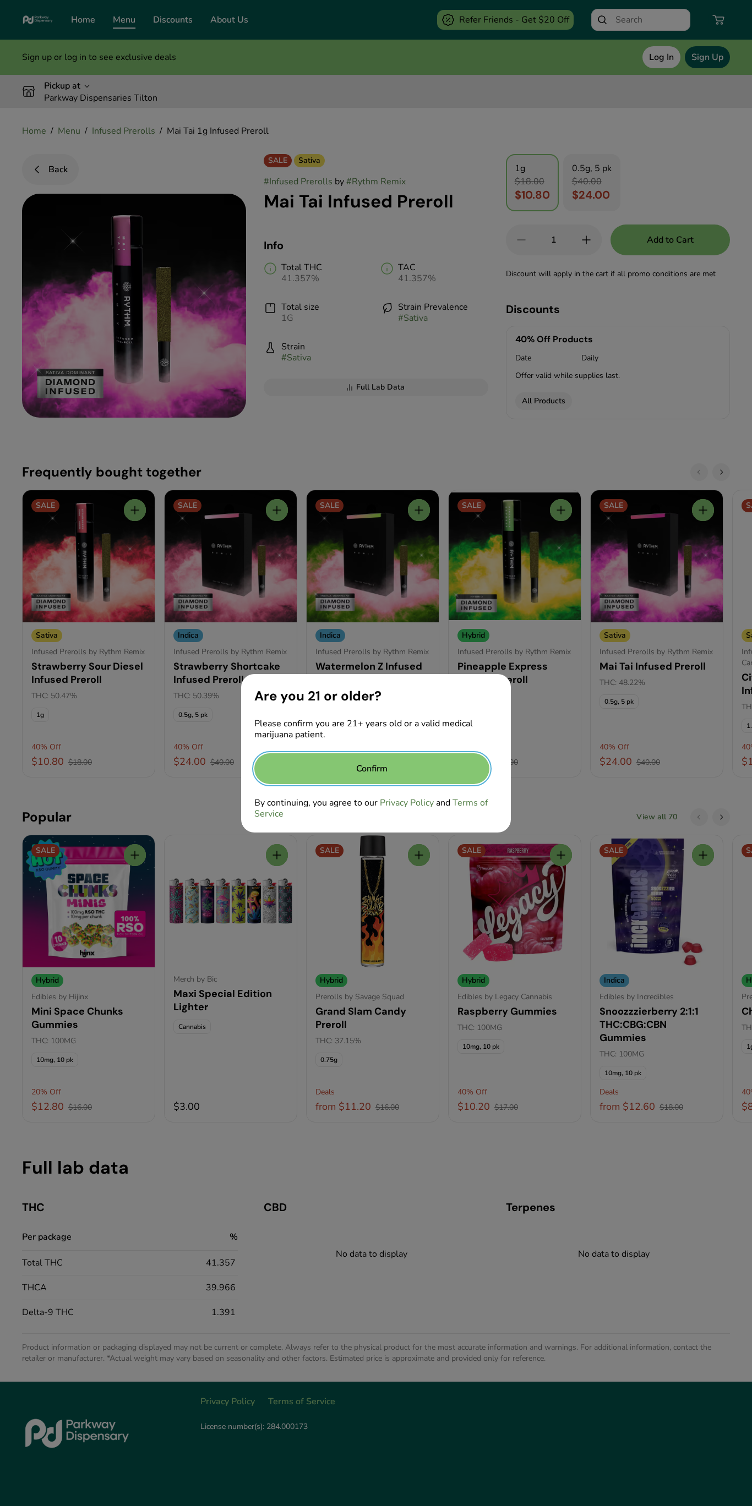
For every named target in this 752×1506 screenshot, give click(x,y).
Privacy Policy (407, 803)
